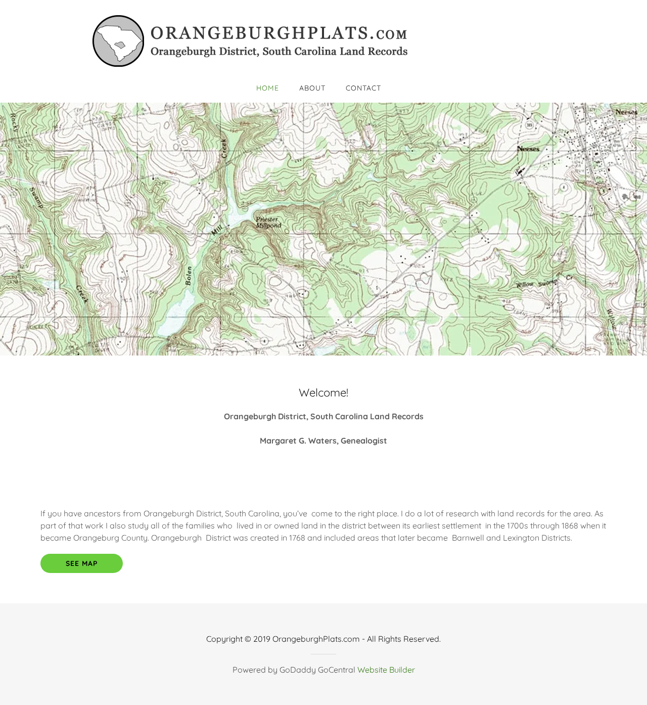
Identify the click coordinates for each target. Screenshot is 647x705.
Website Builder (386, 670)
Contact (363, 88)
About (312, 88)
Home (267, 88)
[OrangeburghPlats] (323, 40)
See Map (82, 563)
